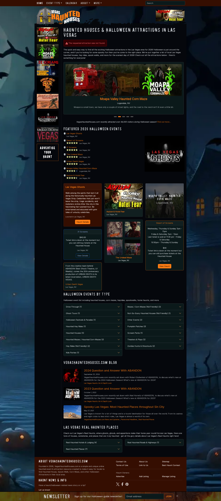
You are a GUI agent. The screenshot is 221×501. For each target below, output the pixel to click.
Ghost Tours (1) (73, 313)
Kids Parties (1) (72, 352)
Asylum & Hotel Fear (75, 175)
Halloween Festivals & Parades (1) (81, 320)
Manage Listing (168, 476)
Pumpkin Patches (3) (136, 326)
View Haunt (164, 266)
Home (40, 3)
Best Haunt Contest (171, 465)
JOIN (169, 496)
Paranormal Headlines (129, 419)
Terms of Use (122, 465)
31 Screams (124, 99)
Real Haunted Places (146, 419)
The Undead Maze (74, 154)
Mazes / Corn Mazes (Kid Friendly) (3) (144, 307)
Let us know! (44, 490)
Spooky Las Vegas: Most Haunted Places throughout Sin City (124, 406)
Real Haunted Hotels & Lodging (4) (81, 442)
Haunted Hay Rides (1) (76, 326)
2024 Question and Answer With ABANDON (112, 370)
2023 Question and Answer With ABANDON (112, 388)
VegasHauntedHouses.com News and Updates (101, 419)
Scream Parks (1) (135, 333)
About (84, 3)
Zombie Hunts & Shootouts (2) (141, 346)
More (97, 3)
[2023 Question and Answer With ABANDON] (72, 393)
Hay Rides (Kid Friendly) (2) (78, 346)
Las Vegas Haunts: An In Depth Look (98, 383)
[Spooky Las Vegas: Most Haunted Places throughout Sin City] (72, 412)
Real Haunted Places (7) (76, 449)
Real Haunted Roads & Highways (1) (143, 442)
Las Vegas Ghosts (74, 133)
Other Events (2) (134, 320)
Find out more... (164, 122)
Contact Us (121, 461)
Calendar (71, 3)
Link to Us (143, 465)
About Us (143, 461)
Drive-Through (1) (74, 307)
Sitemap (165, 461)
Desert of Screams (74, 140)
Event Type (53, 3)
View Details (82, 255)
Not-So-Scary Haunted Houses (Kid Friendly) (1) (149, 313)
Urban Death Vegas (75, 161)
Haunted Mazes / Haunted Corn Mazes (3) (85, 339)
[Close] (177, 496)
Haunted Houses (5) (75, 333)
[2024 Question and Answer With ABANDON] (72, 375)
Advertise (120, 476)
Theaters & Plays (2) (136, 339)
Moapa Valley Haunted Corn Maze (81, 168)
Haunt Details (83, 222)
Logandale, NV (164, 202)
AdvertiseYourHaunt (47, 152)
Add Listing (144, 476)
